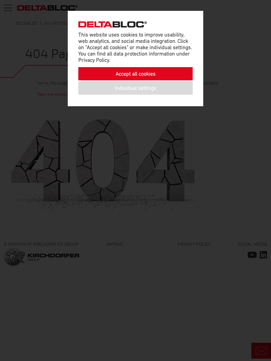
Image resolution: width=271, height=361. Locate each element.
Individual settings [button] (135, 88)
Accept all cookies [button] (136, 74)
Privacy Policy (93, 60)
